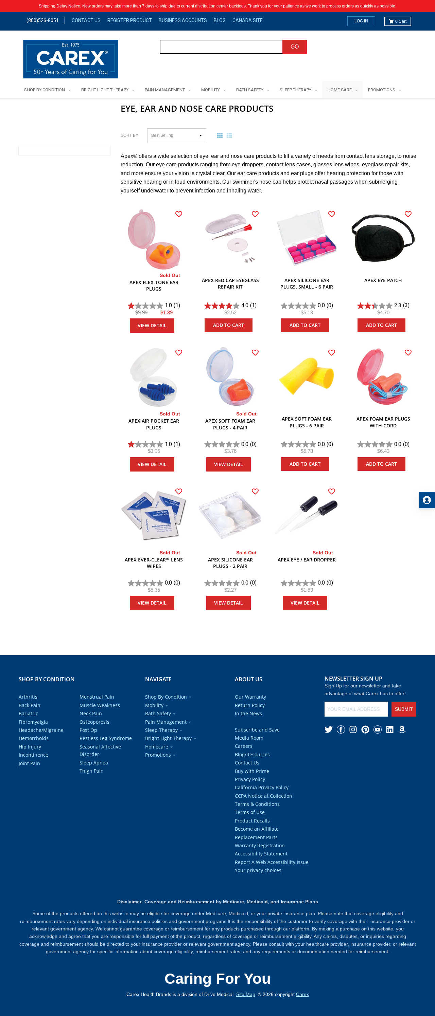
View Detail (152, 325)
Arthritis (28, 697)
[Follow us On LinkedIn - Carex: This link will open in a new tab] (390, 729)
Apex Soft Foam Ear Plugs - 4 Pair (230, 424)
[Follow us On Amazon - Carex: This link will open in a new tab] (402, 729)
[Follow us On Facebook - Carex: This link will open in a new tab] (341, 729)
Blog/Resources (252, 754)
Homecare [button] (156, 746)
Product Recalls (252, 820)
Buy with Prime (252, 771)
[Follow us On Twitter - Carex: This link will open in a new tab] (329, 729)
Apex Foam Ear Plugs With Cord (383, 422)
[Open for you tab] (427, 500)
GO (295, 47)
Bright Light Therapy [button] (168, 738)
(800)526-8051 (43, 20)
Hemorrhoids (34, 738)
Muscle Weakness (100, 705)
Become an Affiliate (257, 829)
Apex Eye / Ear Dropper (307, 559)
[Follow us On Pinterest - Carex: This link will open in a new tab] (365, 729)
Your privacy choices (258, 870)
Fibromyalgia (33, 722)
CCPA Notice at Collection (263, 796)
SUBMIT (404, 709)
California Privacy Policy (262, 787)
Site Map (245, 994)
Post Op (88, 730)
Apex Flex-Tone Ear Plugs (153, 285)
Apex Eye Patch (383, 280)
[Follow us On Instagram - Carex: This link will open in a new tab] (353, 729)
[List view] (231, 135)
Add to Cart (228, 325)
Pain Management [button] (166, 722)
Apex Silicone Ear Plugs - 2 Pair (230, 563)
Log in (361, 21)
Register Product (129, 20)
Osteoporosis (94, 722)
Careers (244, 746)
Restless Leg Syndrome (106, 738)
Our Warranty (250, 697)
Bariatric (28, 713)
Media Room (249, 738)
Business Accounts (183, 20)
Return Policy (250, 705)
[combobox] (221, 47)
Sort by (129, 135)
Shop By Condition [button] (166, 697)
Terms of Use (250, 812)
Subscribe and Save (257, 729)
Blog (220, 20)
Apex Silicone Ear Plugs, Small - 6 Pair (306, 283)
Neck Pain (91, 713)
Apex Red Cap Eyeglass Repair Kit (230, 283)
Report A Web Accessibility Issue (272, 862)
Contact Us (86, 20)
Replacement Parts (256, 837)
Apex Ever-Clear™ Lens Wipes (154, 563)
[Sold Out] (154, 238)
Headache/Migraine (41, 730)
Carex (302, 994)
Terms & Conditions (257, 804)
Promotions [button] (158, 755)
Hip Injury (30, 746)
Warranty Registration (260, 845)
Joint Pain (29, 763)
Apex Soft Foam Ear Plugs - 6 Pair (307, 422)
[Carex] (70, 60)
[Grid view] (221, 135)
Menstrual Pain (97, 697)
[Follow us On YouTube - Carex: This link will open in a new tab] (377, 729)
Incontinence (33, 755)
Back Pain (29, 705)
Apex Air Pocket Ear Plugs (153, 424)
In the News (248, 713)
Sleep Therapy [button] (161, 730)
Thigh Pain (92, 771)
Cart (400, 21)
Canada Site (247, 20)
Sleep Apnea (94, 762)
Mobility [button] (154, 705)
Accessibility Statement (261, 853)
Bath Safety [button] (158, 713)
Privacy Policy (250, 779)
